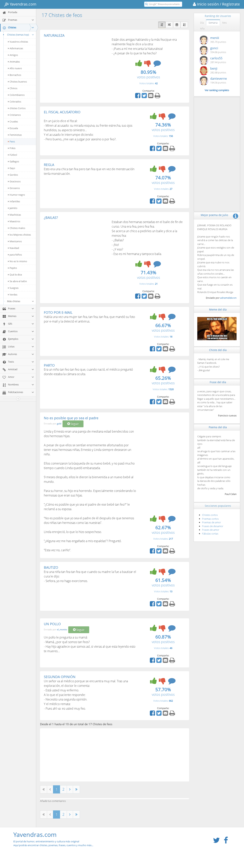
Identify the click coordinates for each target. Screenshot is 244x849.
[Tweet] (145, 96)
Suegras (14, 288)
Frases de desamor (212, 526)
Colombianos (17, 95)
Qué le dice (16, 274)
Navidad (14, 248)
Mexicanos (16, 241)
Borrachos (15, 75)
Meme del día (218, 309)
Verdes (13, 294)
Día (202, 22)
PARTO (49, 365)
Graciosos (15, 181)
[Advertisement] (76, 65)
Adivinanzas (16, 48)
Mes (224, 22)
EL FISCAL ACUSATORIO (62, 112)
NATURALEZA (54, 35)
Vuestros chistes (19, 41)
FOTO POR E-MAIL (58, 312)
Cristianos (15, 115)
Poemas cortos (210, 518)
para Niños (16, 254)
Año (202, 28)
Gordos (14, 174)
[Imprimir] (158, 96)
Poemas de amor (211, 522)
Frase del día (218, 382)
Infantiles (15, 201)
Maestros (15, 221)
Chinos (13, 88)
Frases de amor (210, 529)
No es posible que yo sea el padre (71, 418)
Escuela (14, 128)
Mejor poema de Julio (214, 215)
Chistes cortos (210, 515)
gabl (59, 423)
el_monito (62, 629)
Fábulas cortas (210, 533)
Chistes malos (17, 228)
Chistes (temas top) (18, 34)
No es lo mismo (18, 261)
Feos (12, 141)
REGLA (49, 164)
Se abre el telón (18, 281)
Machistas (15, 214)
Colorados (15, 101)
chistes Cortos (18, 108)
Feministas (16, 135)
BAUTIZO (51, 567)
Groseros (15, 188)
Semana (213, 22)
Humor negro (17, 194)
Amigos (14, 55)
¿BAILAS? (51, 217)
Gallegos (14, 161)
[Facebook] (138, 96)
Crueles (14, 121)
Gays (12, 168)
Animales (15, 61)
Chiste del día (218, 350)
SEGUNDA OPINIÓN (59, 676)
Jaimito (13, 208)
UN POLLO (52, 624)
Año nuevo (16, 68)
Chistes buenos (18, 81)
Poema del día (218, 427)
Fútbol (13, 154)
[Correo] (151, 96)
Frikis (12, 148)
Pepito (13, 268)
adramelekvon (228, 297)
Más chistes (13, 301)
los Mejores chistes (20, 234)
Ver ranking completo (217, 90)
